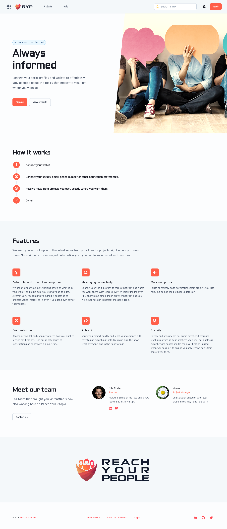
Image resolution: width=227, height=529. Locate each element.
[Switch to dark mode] (204, 6)
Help (65, 6)
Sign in (216, 6)
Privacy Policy (93, 517)
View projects (40, 102)
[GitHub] (203, 517)
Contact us (22, 417)
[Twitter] (211, 517)
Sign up (20, 102)
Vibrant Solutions (28, 517)
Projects (48, 6)
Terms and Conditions (116, 517)
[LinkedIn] (195, 517)
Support (137, 517)
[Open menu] (8, 6)
